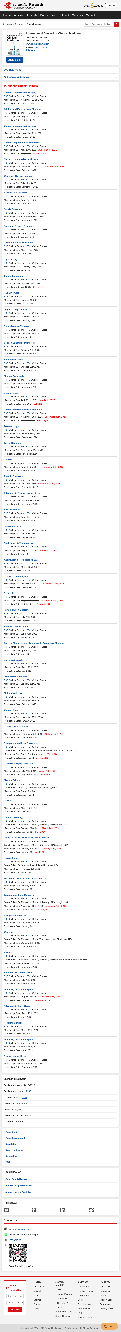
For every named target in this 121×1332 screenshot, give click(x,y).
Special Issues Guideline (18, 1192)
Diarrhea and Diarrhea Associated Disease (26, 837)
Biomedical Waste (13, 359)
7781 (24, 1097)
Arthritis (8, 952)
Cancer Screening (13, 276)
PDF (6, 96)
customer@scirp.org (19, 1229)
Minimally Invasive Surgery (18, 989)
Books (44, 15)
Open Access (106, 1286)
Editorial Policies (63, 1294)
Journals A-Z (39, 1286)
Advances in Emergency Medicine (22, 493)
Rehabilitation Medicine (16, 610)
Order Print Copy (14, 1150)
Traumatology (11, 426)
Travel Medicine (12, 443)
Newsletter (11, 1144)
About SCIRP (59, 1283)
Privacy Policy (106, 1308)
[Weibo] (91, 1209)
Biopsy (8, 459)
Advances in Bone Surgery (18, 1006)
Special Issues (62, 1316)
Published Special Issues (18, 1185)
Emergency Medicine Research (20, 743)
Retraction (105, 1304)
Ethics (58, 1289)
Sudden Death (11, 393)
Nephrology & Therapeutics (19, 543)
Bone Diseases (12, 509)
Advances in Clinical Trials (18, 972)
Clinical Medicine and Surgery (20, 92)
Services (77, 15)
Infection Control (13, 526)
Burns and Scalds (13, 660)
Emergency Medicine (15, 915)
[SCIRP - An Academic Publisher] (23, 5)
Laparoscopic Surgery (16, 576)
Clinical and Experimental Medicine (23, 109)
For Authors (61, 1298)
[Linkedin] (62, 1209)
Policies (105, 1281)
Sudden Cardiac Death (16, 626)
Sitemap (37, 1299)
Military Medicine (13, 693)
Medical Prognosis (14, 376)
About (65, 15)
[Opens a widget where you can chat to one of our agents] (109, 1326)
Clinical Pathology (14, 817)
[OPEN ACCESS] (93, 5)
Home (7, 15)
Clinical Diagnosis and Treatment (22, 142)
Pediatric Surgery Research (18, 763)
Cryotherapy (10, 259)
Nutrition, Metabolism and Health (21, 159)
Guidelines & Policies (16, 77)
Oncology (9, 932)
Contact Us (11, 1156)
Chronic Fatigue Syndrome (18, 242)
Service (83, 1281)
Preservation (106, 1299)
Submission (15, 60)
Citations (30, 50)
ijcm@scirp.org (40, 47)
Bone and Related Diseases (19, 226)
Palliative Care (11, 293)
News (54, 15)
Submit (90, 15)
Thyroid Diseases (13, 476)
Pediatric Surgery (13, 1023)
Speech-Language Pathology (19, 343)
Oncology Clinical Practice (18, 176)
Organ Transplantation (16, 309)
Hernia (7, 800)
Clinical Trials (11, 710)
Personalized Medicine (16, 726)
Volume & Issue (85, 1317)
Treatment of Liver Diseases (19, 895)
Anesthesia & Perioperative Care (21, 560)
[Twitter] (6, 1209)
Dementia (9, 593)
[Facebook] (34, 1209)
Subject (37, 1291)
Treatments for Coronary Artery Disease (25, 878)
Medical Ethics (12, 780)
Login (111, 5)
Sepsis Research (13, 209)
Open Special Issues (16, 1179)
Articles (18, 15)
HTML (29, 96)
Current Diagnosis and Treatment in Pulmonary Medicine (34, 643)
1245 (28, 1091)
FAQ (7, 1162)
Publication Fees (63, 1311)
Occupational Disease (16, 676)
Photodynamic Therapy (16, 326)
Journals (31, 15)
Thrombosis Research (16, 192)
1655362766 (15, 1240)
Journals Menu (13, 69)
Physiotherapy (12, 858)
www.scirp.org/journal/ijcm (38, 44)
